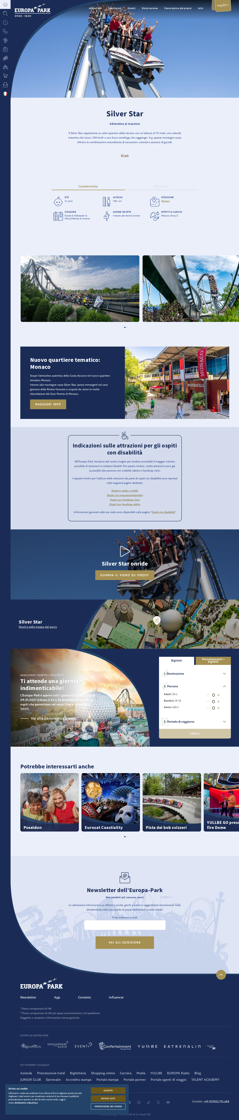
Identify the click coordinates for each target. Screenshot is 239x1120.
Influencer (116, 997)
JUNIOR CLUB (30, 1080)
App (57, 997)
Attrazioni (95, 8)
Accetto (108, 1090)
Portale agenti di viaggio (168, 1080)
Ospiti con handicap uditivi (124, 504)
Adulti (167, 694)
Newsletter (28, 997)
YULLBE (156, 1073)
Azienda (26, 1073)
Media (141, 1073)
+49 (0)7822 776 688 (216, 1101)
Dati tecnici (161, 186)
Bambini (169, 700)
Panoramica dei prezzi (178, 8)
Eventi (131, 8)
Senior (168, 707)
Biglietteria (78, 1073)
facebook (129, 1102)
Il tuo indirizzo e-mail (124, 917)
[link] (221, 975)
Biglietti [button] (176, 660)
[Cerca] (5, 13)
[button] (5, 4)
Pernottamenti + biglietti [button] (213, 660)
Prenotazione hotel (51, 1073)
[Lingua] (5, 93)
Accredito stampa (79, 1080)
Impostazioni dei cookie (108, 1106)
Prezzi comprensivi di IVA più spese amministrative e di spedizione (61, 1013)
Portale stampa (107, 1080)
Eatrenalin (53, 1080)
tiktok (148, 1102)
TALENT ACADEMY (205, 1080)
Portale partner (135, 1080)
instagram (139, 1102)
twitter (158, 1102)
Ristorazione (150, 8)
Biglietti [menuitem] (223, 5)
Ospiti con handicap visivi (125, 499)
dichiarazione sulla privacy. (26, 1102)
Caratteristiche (88, 186)
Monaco (165, 201)
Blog (197, 1073)
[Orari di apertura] (5, 22)
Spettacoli (114, 8)
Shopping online (103, 1073)
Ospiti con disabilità (163, 512)
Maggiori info (48, 404)
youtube (168, 1102)
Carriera (126, 1073)
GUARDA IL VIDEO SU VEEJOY (124, 575)
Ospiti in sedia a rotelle (124, 490)
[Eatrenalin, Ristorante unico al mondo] (182, 1046)
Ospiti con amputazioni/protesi (125, 495)
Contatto (84, 997)
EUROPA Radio (178, 1073)
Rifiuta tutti (108, 1098)
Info (200, 8)
